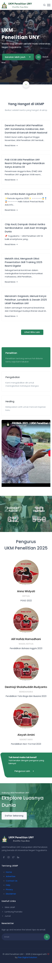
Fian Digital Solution (27, 957)
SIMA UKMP (9, 907)
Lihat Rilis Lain (32, 332)
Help (8, 885)
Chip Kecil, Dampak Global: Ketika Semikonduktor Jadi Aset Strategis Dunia (26, 228)
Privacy (9, 889)
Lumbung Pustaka (13, 911)
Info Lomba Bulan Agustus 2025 (24, 194)
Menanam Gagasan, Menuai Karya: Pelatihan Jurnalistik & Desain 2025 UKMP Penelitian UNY (26, 299)
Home (9, 872)
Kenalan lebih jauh (15, 57)
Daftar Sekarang (14, 815)
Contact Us (11, 880)
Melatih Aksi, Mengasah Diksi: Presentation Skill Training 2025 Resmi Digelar (23, 262)
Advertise (10, 876)
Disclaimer (11, 893)
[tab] (26, 357)
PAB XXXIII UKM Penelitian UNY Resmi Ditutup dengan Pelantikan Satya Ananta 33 (25, 163)
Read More (10, 145)
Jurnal (7, 916)
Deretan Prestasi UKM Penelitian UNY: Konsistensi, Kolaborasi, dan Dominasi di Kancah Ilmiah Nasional (26, 129)
